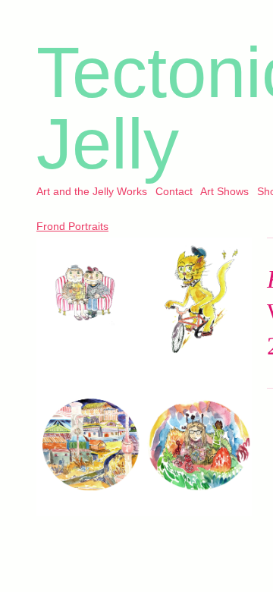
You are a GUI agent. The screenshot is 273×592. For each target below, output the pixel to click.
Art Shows (224, 191)
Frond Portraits (72, 226)
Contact (174, 191)
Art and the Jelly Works (91, 191)
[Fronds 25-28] (144, 377)
